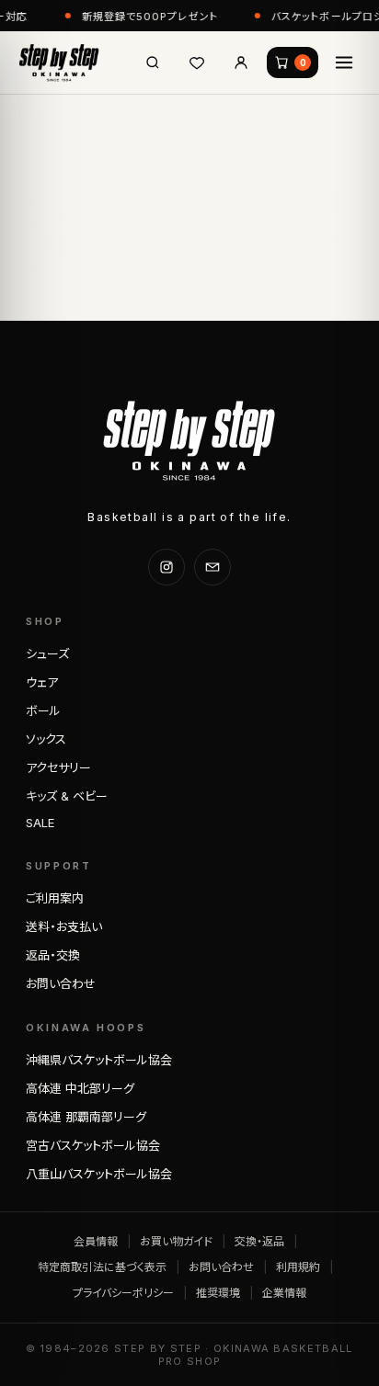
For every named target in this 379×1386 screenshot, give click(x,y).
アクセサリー (58, 767)
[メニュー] (344, 62)
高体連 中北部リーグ (80, 1088)
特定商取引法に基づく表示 (102, 1267)
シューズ (47, 653)
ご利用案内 (55, 898)
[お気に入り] (196, 62)
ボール (43, 710)
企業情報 (284, 1293)
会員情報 (96, 1241)
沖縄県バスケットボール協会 (99, 1059)
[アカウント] (241, 62)
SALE (40, 822)
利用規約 (298, 1267)
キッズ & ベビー (67, 796)
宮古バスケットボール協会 (93, 1145)
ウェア (42, 682)
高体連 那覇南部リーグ (86, 1116)
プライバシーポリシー (123, 1293)
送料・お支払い (64, 926)
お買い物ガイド (176, 1241)
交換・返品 (259, 1241)
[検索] (152, 62)
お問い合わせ (61, 983)
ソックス (46, 739)
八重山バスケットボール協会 (99, 1173)
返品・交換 (53, 955)
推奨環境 (218, 1293)
